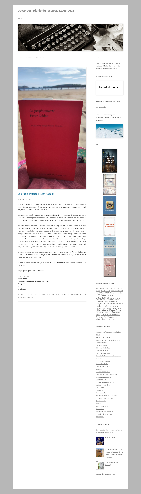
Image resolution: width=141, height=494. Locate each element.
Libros (103, 305)
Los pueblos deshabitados (105, 382)
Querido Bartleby (101, 401)
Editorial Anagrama (113, 298)
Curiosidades (109, 295)
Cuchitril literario (101, 343)
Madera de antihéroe (103, 385)
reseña (107, 316)
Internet (115, 303)
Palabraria (99, 390)
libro (97, 306)
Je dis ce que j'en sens (103, 366)
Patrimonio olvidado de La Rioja (106, 396)
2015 (110, 289)
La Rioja (120, 303)
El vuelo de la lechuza (103, 353)
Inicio (20, 18)
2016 (115, 288)
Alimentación (114, 293)
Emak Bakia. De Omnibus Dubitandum (108, 356)
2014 (106, 288)
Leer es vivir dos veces (103, 377)
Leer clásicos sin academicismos (106, 374)
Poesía (117, 315)
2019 (103, 290)
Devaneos (101, 297)
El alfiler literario (101, 345)
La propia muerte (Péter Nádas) (36, 193)
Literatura (113, 306)
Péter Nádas (56, 294)
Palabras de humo (102, 393)
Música (112, 315)
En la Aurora (100, 359)
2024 (97, 293)
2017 (119, 288)
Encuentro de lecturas (103, 361)
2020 (108, 290)
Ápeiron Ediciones (108, 319)
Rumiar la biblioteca (102, 406)
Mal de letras (100, 388)
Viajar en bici (100, 417)
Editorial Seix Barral (114, 299)
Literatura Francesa (104, 312)
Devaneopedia (101, 107)
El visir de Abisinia (102, 351)
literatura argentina (115, 308)
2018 (98, 290)
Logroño (105, 314)
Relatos (99, 317)
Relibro (98, 403)
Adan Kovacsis (47, 294)
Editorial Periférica (101, 300)
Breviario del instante (103, 337)
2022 (39, 294)
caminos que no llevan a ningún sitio (108, 340)
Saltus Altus (100, 409)
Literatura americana (102, 308)
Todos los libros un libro (104, 414)
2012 (97, 289)
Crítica (100, 295)
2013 (102, 288)
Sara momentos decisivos (104, 411)
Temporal (64, 294)
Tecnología (114, 317)
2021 (113, 291)
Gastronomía (100, 303)
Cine (121, 293)
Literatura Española (108, 310)
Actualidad (104, 292)
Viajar (98, 319)
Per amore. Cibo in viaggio (104, 398)
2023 (121, 291)
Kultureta (99, 369)
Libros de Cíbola (101, 380)
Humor (109, 303)
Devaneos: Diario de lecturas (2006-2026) (46, 11)
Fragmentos (112, 301)
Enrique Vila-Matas (102, 364)
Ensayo (99, 301)
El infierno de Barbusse (103, 348)
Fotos (104, 301)
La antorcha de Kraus (103, 372)
